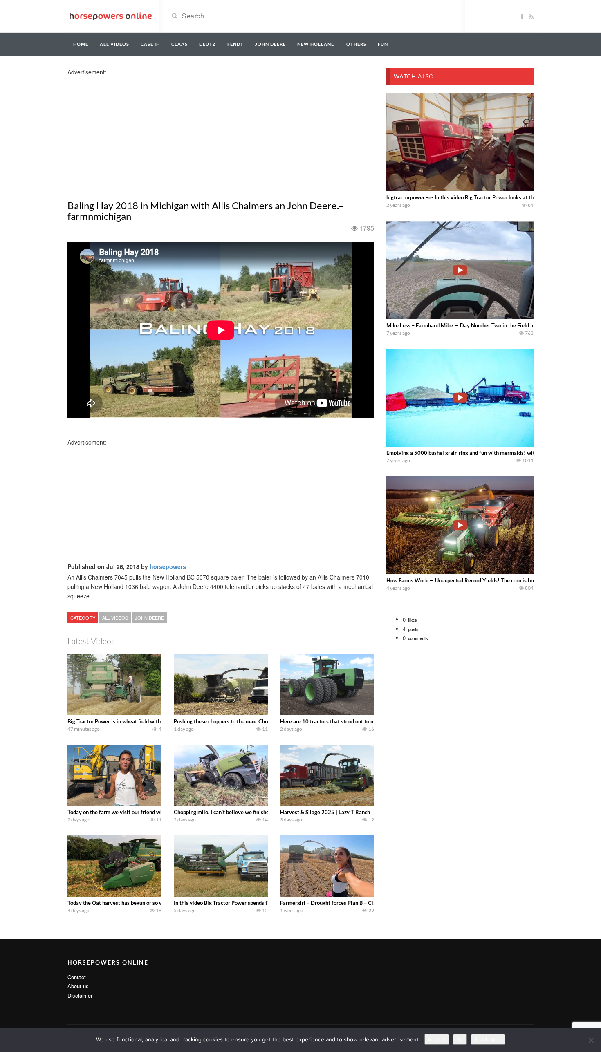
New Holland (316, 44)
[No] (591, 1040)
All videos (114, 44)
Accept (437, 1039)
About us (78, 986)
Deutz (207, 44)
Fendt (235, 44)
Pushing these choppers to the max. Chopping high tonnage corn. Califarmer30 (266, 721)
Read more (488, 1039)
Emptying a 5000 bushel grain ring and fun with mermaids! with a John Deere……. (482, 453)
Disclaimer (79, 995)
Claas (179, 44)
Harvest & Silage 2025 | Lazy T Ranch (325, 812)
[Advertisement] (132, 133)
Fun (383, 44)
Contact (76, 977)
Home (80, 44)
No (460, 1039)
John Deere (270, 44)
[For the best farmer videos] (110, 15)
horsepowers (168, 566)
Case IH (150, 44)
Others (356, 44)
